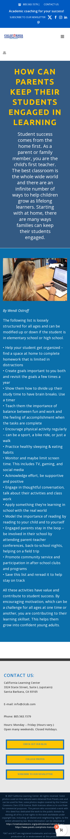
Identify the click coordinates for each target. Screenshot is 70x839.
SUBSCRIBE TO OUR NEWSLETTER (28, 17)
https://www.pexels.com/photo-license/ (35, 827)
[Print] (6, 52)
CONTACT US (51, 4)
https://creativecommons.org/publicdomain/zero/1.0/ (33, 824)
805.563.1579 (30, 4)
